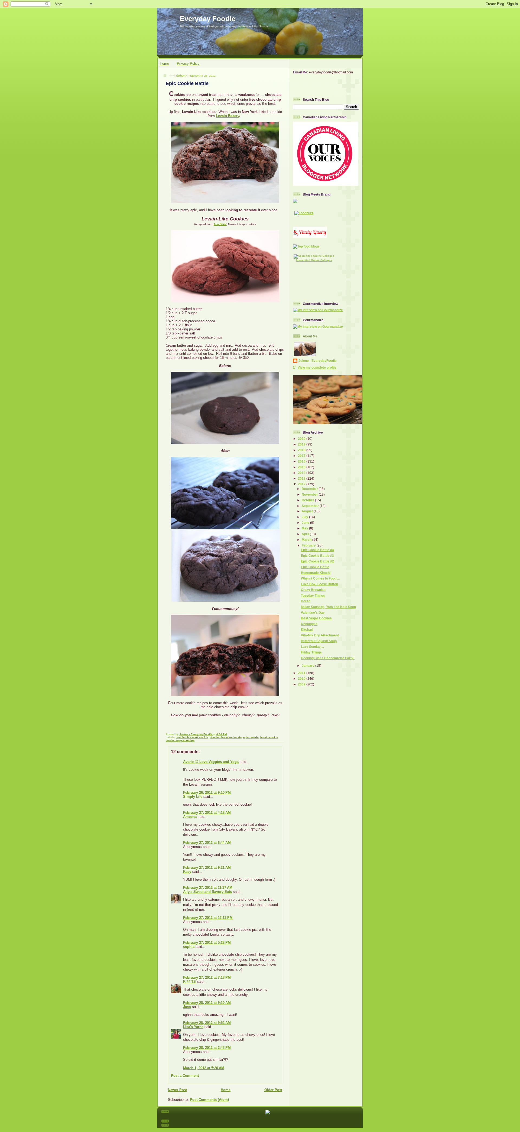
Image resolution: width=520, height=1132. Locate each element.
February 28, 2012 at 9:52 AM (207, 1023)
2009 (302, 684)
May (305, 528)
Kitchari (307, 629)
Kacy (187, 872)
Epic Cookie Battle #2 (317, 561)
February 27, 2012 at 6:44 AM (207, 843)
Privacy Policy (188, 63)
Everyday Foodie (207, 19)
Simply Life (192, 797)
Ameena (190, 817)
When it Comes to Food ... (320, 578)
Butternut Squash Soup (319, 641)
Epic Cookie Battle (315, 567)
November (310, 494)
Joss (187, 1007)
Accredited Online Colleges (314, 260)
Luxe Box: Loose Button (319, 584)
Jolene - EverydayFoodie (317, 360)
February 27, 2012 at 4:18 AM (207, 813)
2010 (302, 678)
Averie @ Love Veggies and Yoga (211, 762)
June (306, 522)
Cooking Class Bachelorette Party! (328, 658)
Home (164, 63)
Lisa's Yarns (193, 1027)
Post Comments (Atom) (209, 1100)
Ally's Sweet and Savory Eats (207, 892)
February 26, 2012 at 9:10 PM (207, 793)
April (306, 534)
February (309, 545)
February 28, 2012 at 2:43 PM (207, 1048)
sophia (188, 947)
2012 (302, 484)
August (308, 511)
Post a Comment (185, 1076)
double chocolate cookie (192, 737)
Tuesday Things (313, 595)
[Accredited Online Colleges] (314, 255)
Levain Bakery (227, 116)
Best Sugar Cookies (316, 618)
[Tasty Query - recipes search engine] (310, 236)
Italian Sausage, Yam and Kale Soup (328, 607)
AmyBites (220, 224)
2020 (302, 438)
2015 (302, 467)
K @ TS (189, 982)
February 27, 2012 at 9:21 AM (207, 868)
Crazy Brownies (313, 589)
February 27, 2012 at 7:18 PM (207, 977)
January (308, 665)
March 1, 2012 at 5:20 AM (203, 1068)
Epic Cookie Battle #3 (317, 555)
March (307, 539)
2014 (302, 472)
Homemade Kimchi (315, 572)
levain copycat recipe (180, 740)
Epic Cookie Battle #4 (317, 550)
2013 (302, 478)
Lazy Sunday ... (312, 646)
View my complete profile (317, 367)
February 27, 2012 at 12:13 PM (208, 918)
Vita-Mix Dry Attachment (320, 635)
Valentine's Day (313, 612)
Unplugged (309, 624)
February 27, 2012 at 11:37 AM (207, 888)
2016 (302, 461)
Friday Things (311, 652)
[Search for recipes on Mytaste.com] (306, 246)
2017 (302, 455)
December (310, 488)
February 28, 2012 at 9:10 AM (207, 1003)
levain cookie (269, 737)
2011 (302, 673)
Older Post (273, 1090)
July (305, 517)
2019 (302, 444)
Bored (305, 601)
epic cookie (251, 737)
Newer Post (177, 1090)
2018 (302, 450)
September (311, 506)
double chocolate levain (226, 737)
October (308, 500)
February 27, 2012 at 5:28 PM (207, 943)
